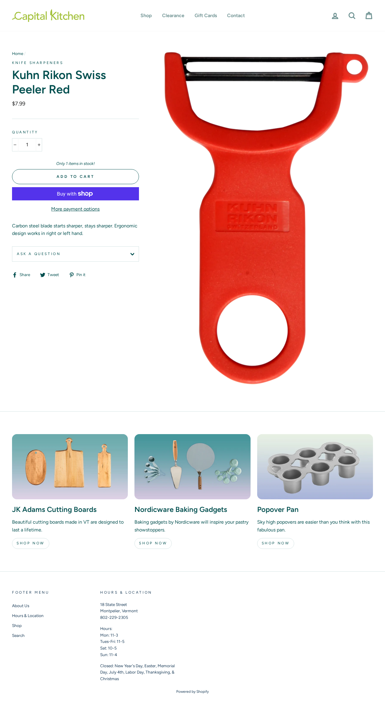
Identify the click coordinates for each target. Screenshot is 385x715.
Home (17, 53)
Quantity (25, 132)
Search (18, 635)
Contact (236, 15)
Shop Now (31, 543)
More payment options (75, 209)
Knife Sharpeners (37, 63)
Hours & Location (28, 615)
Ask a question (38, 254)
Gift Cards (206, 15)
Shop (146, 15)
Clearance (173, 15)
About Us (20, 605)
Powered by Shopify (192, 691)
